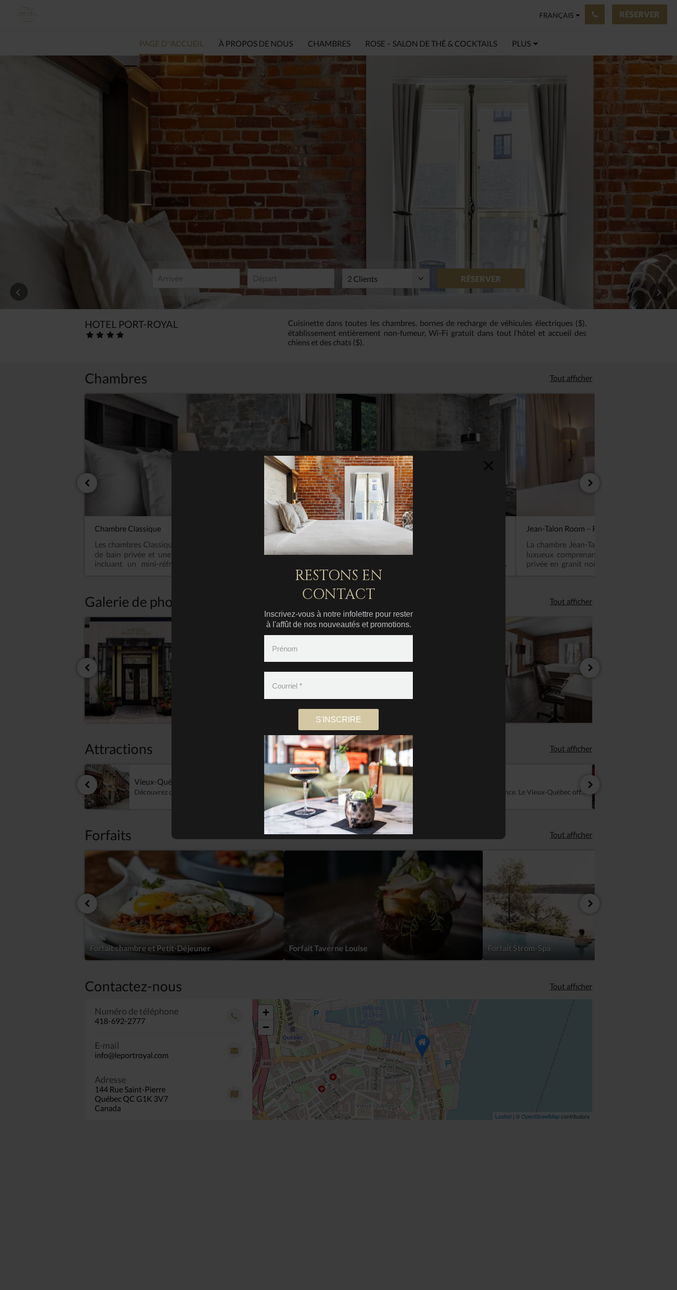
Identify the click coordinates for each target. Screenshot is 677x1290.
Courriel (287, 685)
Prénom (285, 648)
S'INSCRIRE (338, 719)
